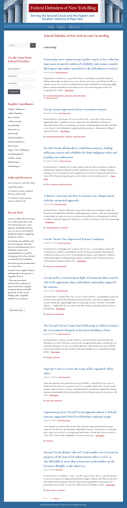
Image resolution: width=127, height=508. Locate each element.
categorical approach (53, 227)
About (61, 27)
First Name (12, 76)
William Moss (13, 162)
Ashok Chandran (15, 113)
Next (57, 498)
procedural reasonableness (55, 96)
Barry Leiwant (14, 117)
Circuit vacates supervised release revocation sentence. (75, 109)
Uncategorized (59, 314)
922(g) (48, 184)
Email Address (14, 69)
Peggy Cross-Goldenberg (18, 150)
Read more (69, 90)
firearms (54, 490)
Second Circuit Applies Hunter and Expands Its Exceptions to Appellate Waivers (21, 273)
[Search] (33, 45)
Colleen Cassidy (14, 121)
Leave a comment (52, 98)
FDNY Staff (13, 133)
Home (51, 27)
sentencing (68, 96)
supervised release (79, 136)
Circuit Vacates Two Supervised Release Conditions (74, 239)
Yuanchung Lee (14, 166)
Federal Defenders (15, 137)
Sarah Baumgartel (15, 154)
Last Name (12, 83)
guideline (49, 357)
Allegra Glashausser (16, 109)
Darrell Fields (13, 125)
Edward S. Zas (14, 129)
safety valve (50, 400)
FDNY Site (74, 27)
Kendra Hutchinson (16, 142)
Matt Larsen (13, 146)
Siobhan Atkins (14, 158)
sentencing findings (79, 96)
